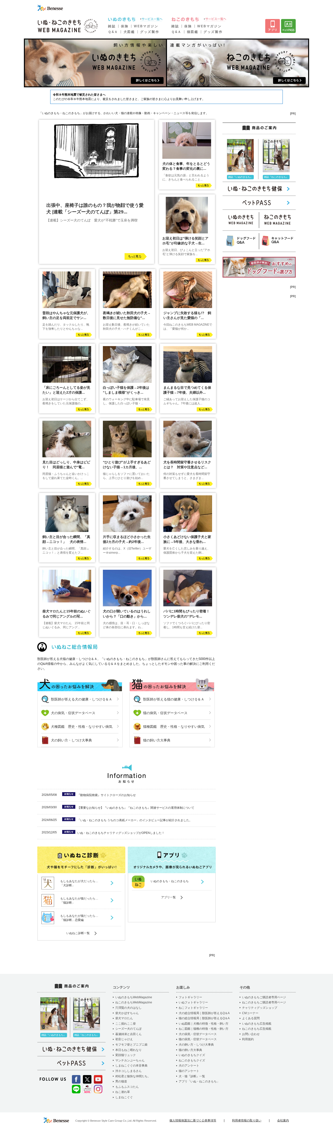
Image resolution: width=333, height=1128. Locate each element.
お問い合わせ (251, 1034)
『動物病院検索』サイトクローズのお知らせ (106, 795)
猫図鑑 (192, 32)
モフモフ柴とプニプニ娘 (131, 1044)
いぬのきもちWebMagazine (133, 997)
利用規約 (248, 1039)
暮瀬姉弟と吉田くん (128, 1034)
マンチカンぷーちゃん (130, 1060)
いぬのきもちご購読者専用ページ (264, 997)
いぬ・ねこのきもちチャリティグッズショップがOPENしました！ (121, 833)
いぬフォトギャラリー (193, 1002)
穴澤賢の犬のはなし (128, 1007)
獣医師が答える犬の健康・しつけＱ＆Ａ (81, 699)
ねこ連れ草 (122, 1092)
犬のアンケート (189, 1065)
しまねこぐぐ (124, 1097)
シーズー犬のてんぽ (128, 1028)
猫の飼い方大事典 (156, 740)
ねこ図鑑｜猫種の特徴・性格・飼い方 (203, 1028)
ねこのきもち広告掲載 (256, 1028)
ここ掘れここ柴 (125, 1023)
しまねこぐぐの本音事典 (131, 1065)
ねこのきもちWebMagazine (133, 1002)
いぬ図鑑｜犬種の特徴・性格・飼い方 (203, 1023)
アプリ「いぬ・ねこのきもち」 (199, 1081)
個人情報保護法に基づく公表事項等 (192, 1120)
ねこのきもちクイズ (192, 1060)
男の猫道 (121, 1081)
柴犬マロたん (124, 1018)
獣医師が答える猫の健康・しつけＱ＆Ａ (173, 699)
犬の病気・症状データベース (73, 713)
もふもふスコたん (127, 1086)
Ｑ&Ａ (113, 32)
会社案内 (283, 1120)
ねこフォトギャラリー (193, 1007)
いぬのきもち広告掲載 (256, 1023)
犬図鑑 (129, 32)
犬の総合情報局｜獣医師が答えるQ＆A (204, 1013)
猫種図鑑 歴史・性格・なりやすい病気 (174, 727)
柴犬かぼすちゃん (127, 1013)
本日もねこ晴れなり (128, 1050)
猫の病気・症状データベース (165, 713)
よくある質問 (251, 1018)
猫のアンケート (189, 1071)
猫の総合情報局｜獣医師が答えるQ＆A (204, 1018)
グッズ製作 (149, 32)
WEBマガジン (146, 26)
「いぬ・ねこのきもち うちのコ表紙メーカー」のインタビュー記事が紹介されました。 (134, 820)
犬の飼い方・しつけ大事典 (71, 740)
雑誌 (112, 26)
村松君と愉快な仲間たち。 (132, 1076)
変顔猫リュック (125, 1055)
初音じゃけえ (124, 1039)
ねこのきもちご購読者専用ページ (264, 1002)
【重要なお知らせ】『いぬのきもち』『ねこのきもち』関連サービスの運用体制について (135, 807)
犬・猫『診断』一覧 (192, 1076)
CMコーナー (250, 1013)
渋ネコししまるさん (128, 1071)
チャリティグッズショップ (259, 1007)
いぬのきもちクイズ (192, 1055)
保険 (124, 26)
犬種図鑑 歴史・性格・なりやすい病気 (81, 727)
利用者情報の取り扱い (246, 1120)
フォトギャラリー (190, 997)
